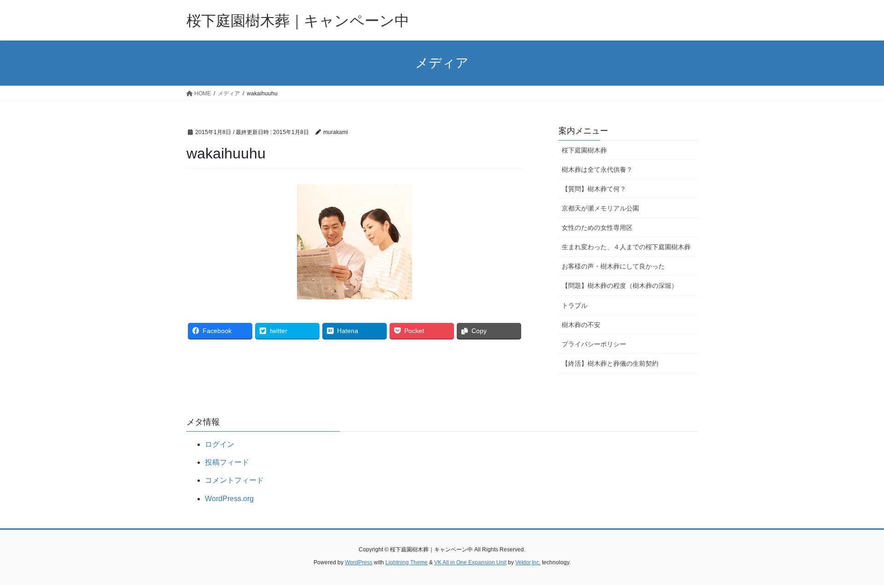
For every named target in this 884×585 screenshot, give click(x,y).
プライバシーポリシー (594, 344)
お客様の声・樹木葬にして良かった (613, 266)
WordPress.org (229, 499)
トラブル (574, 305)
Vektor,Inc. (528, 562)
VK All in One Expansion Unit (470, 562)
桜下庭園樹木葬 (584, 150)
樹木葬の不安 (581, 324)
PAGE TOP (855, 559)
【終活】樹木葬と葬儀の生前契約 (610, 363)
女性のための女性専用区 (597, 227)
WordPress (358, 562)
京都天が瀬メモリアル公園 (600, 208)
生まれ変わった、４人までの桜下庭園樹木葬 (626, 247)
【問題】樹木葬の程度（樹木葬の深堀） (620, 285)
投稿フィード (227, 462)
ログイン (219, 444)
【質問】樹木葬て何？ (594, 189)
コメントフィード (234, 480)
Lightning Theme (406, 562)
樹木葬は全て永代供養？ (597, 169)
